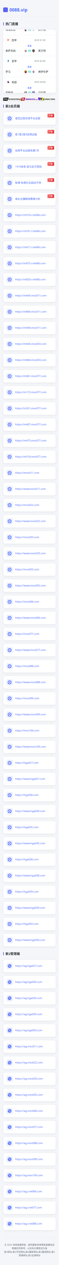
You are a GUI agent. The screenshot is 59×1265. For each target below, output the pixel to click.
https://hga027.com (27, 762)
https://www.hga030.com (30, 811)
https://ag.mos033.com (29, 1078)
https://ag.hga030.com (28, 982)
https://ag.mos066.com (29, 1111)
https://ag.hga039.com (28, 1014)
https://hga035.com (27, 827)
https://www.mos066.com (30, 617)
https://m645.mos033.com (30, 344)
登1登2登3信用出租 (26, 134)
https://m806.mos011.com (30, 311)
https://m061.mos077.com (30, 376)
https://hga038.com (27, 859)
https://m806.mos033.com (30, 360)
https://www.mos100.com (30, 746)
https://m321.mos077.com (30, 408)
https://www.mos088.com (30, 682)
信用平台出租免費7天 (27, 150)
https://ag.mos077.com (29, 1127)
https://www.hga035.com (30, 843)
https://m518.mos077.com (30, 456)
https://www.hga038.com (30, 875)
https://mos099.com (27, 698)
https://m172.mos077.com (30, 392)
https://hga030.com (27, 795)
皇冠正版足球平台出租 (27, 118)
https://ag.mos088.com (29, 1143)
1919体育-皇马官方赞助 (28, 166)
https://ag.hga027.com (28, 966)
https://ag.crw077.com (28, 1207)
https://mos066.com (27, 601)
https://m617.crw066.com (30, 247)
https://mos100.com (27, 730)
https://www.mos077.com (30, 650)
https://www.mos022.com (30, 521)
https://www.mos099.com (30, 714)
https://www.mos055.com (30, 585)
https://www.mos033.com (30, 553)
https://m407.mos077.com (30, 424)
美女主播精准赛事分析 (27, 199)
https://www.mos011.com (30, 489)
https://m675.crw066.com (30, 263)
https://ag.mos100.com (29, 1175)
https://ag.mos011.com (29, 1046)
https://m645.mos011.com (30, 295)
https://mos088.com (27, 666)
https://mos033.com (27, 537)
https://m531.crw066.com (30, 231)
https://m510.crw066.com (30, 215)
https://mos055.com (27, 569)
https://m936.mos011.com (30, 327)
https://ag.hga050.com (28, 1030)
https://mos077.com (27, 634)
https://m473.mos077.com (30, 440)
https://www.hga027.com (30, 779)
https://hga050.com (27, 924)
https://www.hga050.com (30, 940)
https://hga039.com (27, 891)
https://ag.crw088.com (28, 1223)
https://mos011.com (27, 472)
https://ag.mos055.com (29, 1094)
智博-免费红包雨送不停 (28, 182)
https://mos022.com (27, 505)
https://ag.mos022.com (29, 1062)
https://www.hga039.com (30, 907)
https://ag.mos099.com (29, 1159)
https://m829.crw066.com (30, 279)
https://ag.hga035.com (28, 998)
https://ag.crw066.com (28, 1191)
